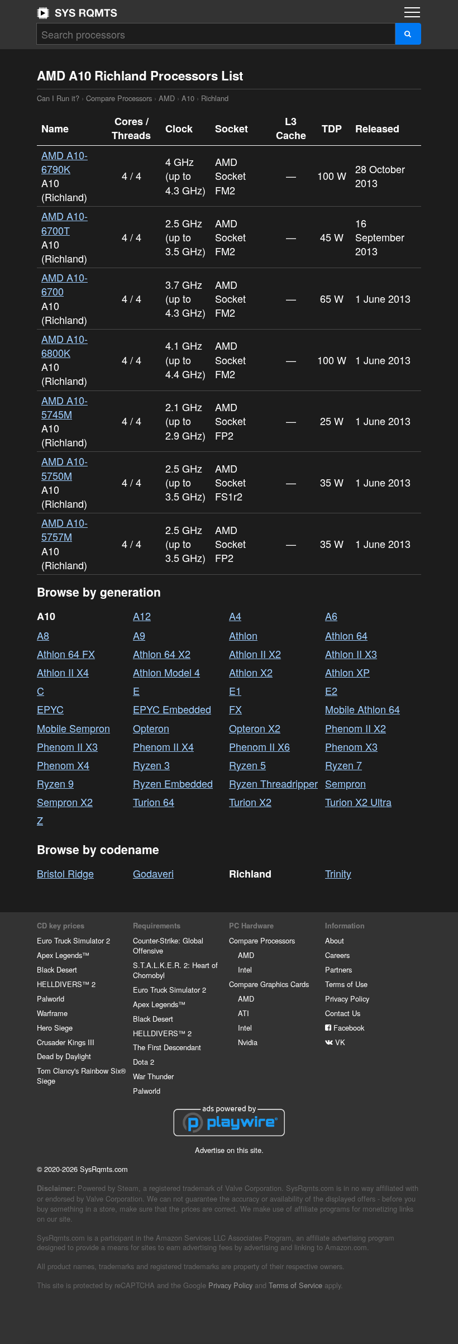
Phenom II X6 (259, 746)
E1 (235, 690)
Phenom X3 (351, 746)
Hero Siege (55, 1027)
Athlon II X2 (255, 653)
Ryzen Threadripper (273, 783)
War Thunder (153, 1076)
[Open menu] (412, 12)
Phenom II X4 (163, 746)
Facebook (347, 1027)
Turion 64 (153, 801)
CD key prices (60, 926)
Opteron (151, 728)
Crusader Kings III (65, 1042)
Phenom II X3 (67, 746)
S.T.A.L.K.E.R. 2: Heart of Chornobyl (175, 970)
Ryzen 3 (151, 764)
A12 (142, 615)
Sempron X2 (65, 801)
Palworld (50, 998)
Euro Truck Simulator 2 (73, 940)
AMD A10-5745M (64, 407)
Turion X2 (250, 801)
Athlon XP (347, 672)
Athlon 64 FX (66, 653)
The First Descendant (167, 1047)
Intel (245, 969)
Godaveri (153, 873)
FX (235, 709)
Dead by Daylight (64, 1056)
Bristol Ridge (65, 873)
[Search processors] (408, 34)
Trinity (338, 873)
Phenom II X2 (355, 728)
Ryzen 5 (247, 764)
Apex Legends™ (63, 955)
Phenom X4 (63, 764)
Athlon (243, 635)
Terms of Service (295, 1285)
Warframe (52, 1013)
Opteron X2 (254, 728)
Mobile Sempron (73, 728)
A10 (188, 98)
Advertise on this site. (229, 1150)
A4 (235, 615)
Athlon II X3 (351, 653)
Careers (337, 955)
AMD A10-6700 (64, 284)
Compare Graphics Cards (269, 984)
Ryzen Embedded (173, 783)
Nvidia (247, 1042)
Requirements (156, 926)
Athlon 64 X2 (161, 653)
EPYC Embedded (172, 709)
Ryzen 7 (343, 764)
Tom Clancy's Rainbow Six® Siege (81, 1075)
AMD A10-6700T (64, 222)
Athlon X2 (251, 672)
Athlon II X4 (63, 672)
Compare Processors (119, 98)
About (334, 940)
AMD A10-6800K (64, 345)
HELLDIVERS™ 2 (66, 984)
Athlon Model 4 (166, 672)
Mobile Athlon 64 (362, 709)
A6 (331, 615)
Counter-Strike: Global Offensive (168, 945)
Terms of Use (346, 984)
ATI (243, 1013)
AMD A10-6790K (64, 161)
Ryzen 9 (55, 783)
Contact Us (342, 1013)
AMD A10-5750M (64, 468)
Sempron (345, 783)
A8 (43, 635)
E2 (331, 690)
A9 (139, 635)
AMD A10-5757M (64, 529)
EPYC (50, 709)
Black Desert (57, 969)
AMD (167, 98)
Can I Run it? (77, 13)
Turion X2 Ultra (358, 801)
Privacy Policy (347, 998)
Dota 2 (143, 1061)
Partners (338, 969)
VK (339, 1042)
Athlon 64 (346, 635)
